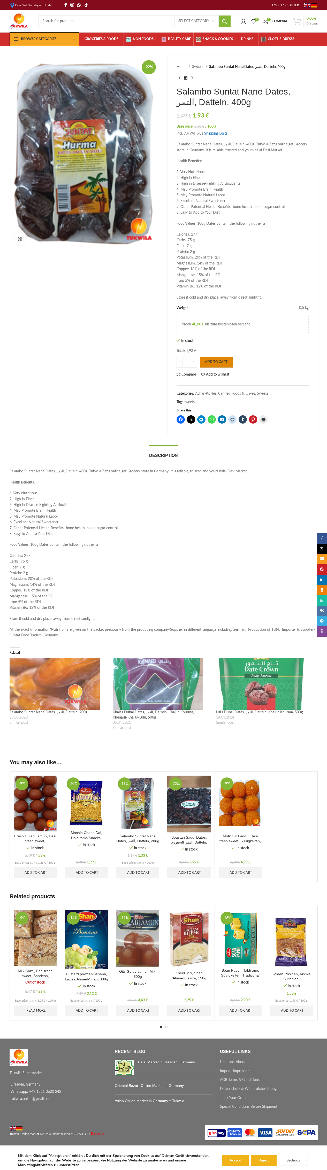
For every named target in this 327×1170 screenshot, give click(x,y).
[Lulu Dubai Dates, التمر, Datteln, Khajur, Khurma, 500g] (265, 684)
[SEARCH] (225, 21)
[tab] (163, 453)
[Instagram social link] (72, 5)
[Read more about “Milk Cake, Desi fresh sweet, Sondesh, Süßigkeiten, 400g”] (22, 964)
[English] (307, 4)
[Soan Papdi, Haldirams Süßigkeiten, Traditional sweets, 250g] (240, 937)
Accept (235, 1160)
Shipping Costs (215, 133)
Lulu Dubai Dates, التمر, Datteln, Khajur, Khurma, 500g (259, 712)
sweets (189, 402)
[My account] (243, 21)
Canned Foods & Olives (236, 393)
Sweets (197, 67)
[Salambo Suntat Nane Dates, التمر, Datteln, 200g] (59, 684)
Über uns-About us (235, 1062)
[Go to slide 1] (161, 1027)
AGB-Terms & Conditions (240, 1080)
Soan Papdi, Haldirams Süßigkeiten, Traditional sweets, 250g (240, 975)
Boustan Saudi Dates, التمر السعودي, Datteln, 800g (189, 842)
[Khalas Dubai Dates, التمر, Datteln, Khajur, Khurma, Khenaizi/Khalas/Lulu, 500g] (162, 684)
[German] (314, 4)
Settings (293, 1160)
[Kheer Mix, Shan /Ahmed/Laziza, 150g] (188, 939)
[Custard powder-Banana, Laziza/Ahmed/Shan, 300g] (86, 939)
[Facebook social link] (66, 5)
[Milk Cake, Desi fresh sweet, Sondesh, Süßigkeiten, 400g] (35, 938)
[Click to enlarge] (19, 238)
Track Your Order (233, 1098)
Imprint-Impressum (235, 1071)
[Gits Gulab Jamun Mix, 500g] (137, 938)
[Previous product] (180, 78)
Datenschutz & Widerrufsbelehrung (248, 1089)
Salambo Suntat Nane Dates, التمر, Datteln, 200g (48, 712)
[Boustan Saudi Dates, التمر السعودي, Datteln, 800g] (188, 804)
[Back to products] (186, 78)
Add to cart (216, 362)
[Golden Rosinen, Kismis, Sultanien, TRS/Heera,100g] (291, 939)
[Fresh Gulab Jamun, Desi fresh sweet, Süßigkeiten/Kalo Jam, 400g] (35, 803)
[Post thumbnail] (124, 1067)
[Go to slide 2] (166, 1027)
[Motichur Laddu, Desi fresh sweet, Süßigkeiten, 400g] (240, 803)
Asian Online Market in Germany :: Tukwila (149, 1101)
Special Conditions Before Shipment (248, 1107)
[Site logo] (19, 21)
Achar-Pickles (205, 393)
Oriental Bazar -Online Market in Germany (149, 1085)
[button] (22, 829)
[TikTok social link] (86, 5)
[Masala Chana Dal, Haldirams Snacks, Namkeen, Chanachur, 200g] (86, 802)
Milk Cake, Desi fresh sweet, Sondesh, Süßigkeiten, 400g (35, 976)
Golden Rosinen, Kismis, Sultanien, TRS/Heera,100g (291, 979)
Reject (263, 1160)
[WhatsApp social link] (79, 5)
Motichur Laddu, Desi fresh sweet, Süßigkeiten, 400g (240, 841)
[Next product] (192, 78)
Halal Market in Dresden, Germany (166, 1062)
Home (181, 67)
